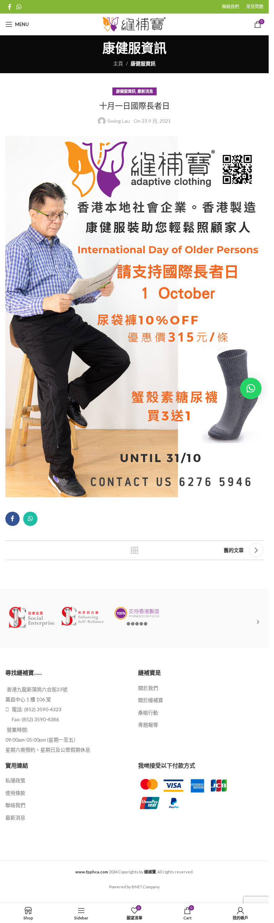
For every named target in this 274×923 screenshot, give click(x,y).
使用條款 (15, 793)
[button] (251, 388)
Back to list (134, 550)
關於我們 (148, 688)
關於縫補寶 (150, 700)
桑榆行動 (148, 712)
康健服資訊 (143, 63)
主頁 (118, 63)
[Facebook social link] (9, 6)
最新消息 (145, 91)
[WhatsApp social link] (19, 6)
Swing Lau (118, 121)
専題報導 (148, 725)
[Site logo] (134, 24)
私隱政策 (15, 780)
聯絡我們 (15, 805)
